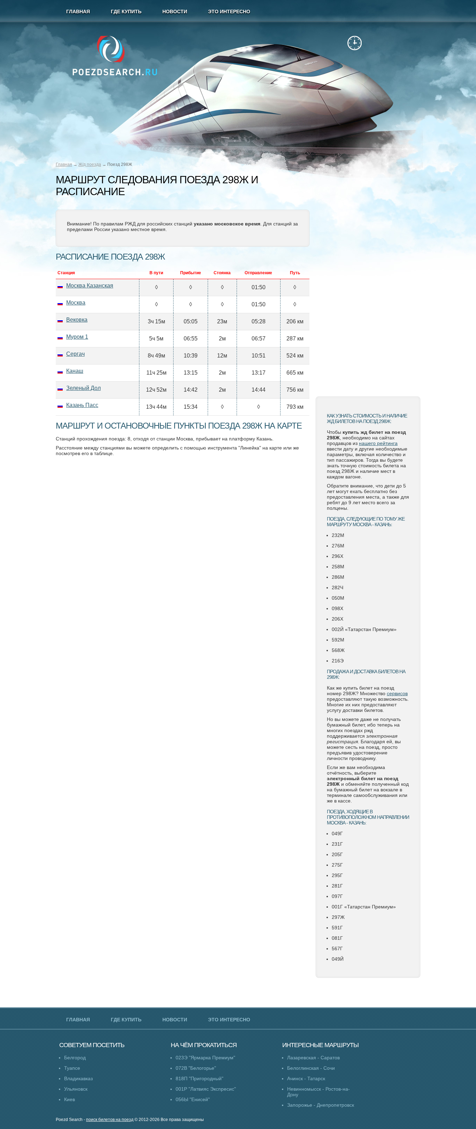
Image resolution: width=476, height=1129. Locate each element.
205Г (337, 854)
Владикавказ (78, 1078)
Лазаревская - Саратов (313, 1057)
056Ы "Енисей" (193, 1099)
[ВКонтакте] (411, 11)
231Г (337, 844)
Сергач (75, 354)
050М (338, 598)
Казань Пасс (82, 405)
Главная (64, 164)
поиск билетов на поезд (109, 1119)
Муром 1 (77, 337)
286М (338, 577)
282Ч (337, 587)
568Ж (338, 650)
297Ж (338, 917)
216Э (338, 660)
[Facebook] (361, 11)
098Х (337, 608)
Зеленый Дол (83, 388)
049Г (337, 833)
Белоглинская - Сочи (311, 1068)
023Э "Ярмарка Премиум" (205, 1057)
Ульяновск (75, 1089)
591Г (337, 927)
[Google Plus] (378, 11)
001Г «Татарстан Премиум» (364, 906)
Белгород (75, 1057)
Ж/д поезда (89, 164)
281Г (337, 886)
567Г (337, 948)
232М (338, 535)
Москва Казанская (89, 286)
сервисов (397, 693)
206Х (337, 619)
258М (338, 566)
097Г (337, 896)
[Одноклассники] (394, 11)
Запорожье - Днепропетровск (320, 1105)
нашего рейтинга (378, 443)
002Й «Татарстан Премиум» (364, 629)
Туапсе (72, 1068)
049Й (338, 959)
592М (338, 640)
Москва (75, 303)
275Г (337, 865)
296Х (337, 556)
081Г (337, 938)
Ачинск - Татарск (306, 1078)
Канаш (74, 371)
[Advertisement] (368, 280)
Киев (69, 1099)
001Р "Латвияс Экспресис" (206, 1089)
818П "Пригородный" (199, 1078)
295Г (337, 875)
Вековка (76, 320)
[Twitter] (345, 11)
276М (338, 545)
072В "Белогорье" (196, 1068)
